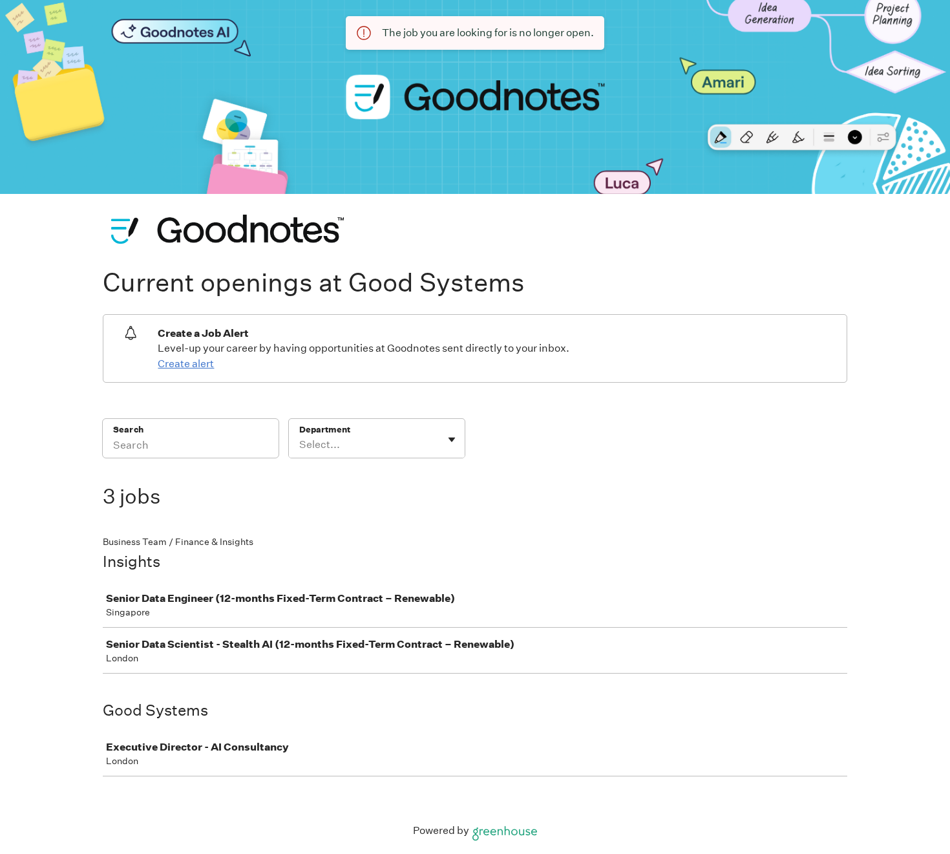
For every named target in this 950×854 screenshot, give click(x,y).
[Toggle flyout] (451, 439)
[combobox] (300, 445)
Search (128, 429)
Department (324, 429)
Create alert (186, 364)
